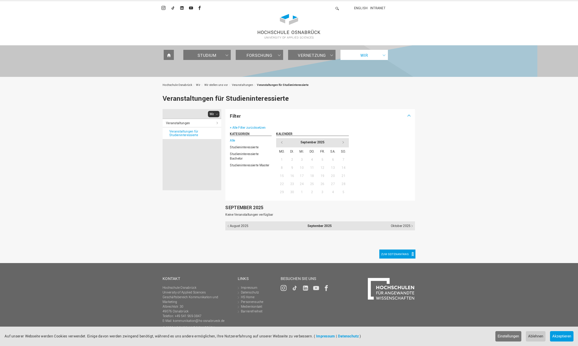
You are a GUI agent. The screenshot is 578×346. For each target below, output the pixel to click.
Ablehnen (535, 336)
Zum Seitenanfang (395, 254)
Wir (364, 55)
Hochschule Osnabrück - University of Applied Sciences (289, 26)
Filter (235, 116)
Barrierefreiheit (252, 311)
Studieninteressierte (244, 147)
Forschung (259, 55)
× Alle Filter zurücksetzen (248, 127)
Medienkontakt (251, 306)
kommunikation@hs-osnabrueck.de (198, 321)
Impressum (325, 336)
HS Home (247, 297)
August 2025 (239, 226)
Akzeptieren (561, 336)
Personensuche (252, 302)
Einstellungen (508, 336)
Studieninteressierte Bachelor (244, 156)
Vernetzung (312, 55)
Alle (232, 140)
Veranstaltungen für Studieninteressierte (282, 85)
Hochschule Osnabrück (177, 85)
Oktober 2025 (401, 226)
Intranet (377, 8)
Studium (207, 55)
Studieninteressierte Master (249, 165)
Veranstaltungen (242, 85)
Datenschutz (348, 336)
